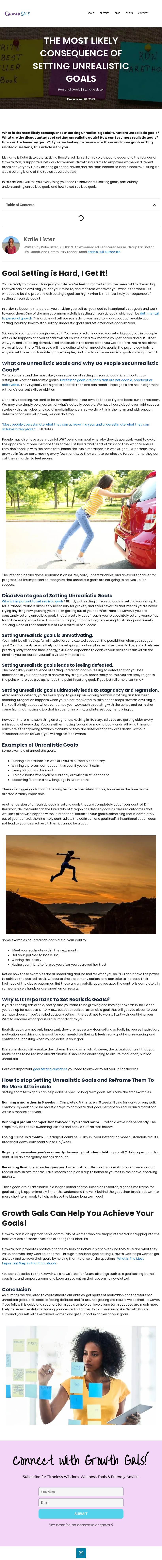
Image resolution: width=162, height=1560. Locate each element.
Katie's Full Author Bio (104, 252)
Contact (143, 13)
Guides (129, 13)
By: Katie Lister (93, 89)
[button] (154, 205)
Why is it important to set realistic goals (32, 601)
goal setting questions (50, 1069)
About (91, 13)
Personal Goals (69, 89)
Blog (117, 13)
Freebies (104, 13)
